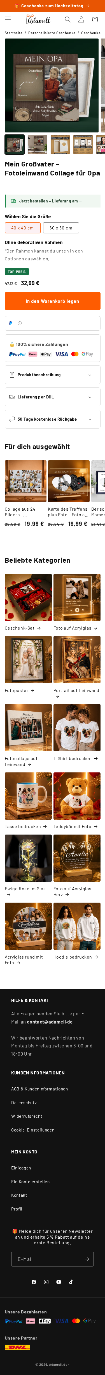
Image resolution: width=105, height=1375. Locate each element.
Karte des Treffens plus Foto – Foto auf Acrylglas (68, 512)
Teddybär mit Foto (72, 826)
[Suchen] (67, 19)
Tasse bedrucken (23, 826)
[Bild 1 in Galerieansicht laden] (15, 145)
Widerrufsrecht (26, 1116)
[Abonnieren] (87, 1259)
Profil (16, 1208)
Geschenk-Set (20, 627)
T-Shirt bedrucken (72, 758)
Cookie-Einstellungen (32, 1129)
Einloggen (21, 1167)
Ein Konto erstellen (30, 1181)
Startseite (14, 33)
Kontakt (19, 1195)
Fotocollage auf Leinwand (21, 761)
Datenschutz (24, 1102)
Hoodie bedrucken (72, 956)
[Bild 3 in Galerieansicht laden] (60, 145)
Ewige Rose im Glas (25, 888)
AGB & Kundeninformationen (39, 1088)
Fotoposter (17, 690)
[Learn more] (20, 323)
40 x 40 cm (22, 227)
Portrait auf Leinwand (76, 690)
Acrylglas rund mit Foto (24, 959)
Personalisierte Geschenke (52, 33)
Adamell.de (58, 1364)
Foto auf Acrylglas (72, 627)
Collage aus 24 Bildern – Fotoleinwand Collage (20, 512)
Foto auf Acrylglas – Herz (74, 891)
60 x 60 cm (61, 227)
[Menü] (7, 19)
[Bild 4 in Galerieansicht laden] (83, 145)
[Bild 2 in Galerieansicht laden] (37, 145)
